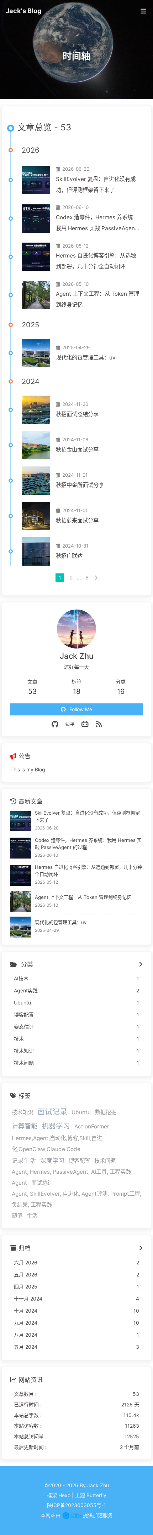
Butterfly (96, 1495)
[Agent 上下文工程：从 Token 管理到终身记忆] (36, 295)
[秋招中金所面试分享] (36, 480)
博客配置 (79, 1160)
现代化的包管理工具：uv (86, 357)
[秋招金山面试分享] (36, 445)
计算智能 (24, 1126)
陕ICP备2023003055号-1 (76, 1505)
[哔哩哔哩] (85, 724)
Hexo (64, 1495)
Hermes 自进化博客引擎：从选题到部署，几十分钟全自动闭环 (96, 261)
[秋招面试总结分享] (36, 410)
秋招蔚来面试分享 (77, 520)
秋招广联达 (69, 556)
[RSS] (99, 724)
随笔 (17, 1215)
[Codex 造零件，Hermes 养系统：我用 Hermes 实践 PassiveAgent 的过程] (36, 218)
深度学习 (52, 1160)
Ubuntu (81, 1112)
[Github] (55, 724)
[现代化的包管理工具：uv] (36, 353)
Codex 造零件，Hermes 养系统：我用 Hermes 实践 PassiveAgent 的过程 (97, 224)
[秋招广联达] (36, 551)
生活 (32, 1215)
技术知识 (22, 1112)
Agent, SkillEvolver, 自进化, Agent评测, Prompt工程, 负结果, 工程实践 (76, 1199)
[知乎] (69, 724)
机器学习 (56, 1126)
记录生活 (24, 1160)
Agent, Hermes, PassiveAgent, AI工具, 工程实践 (71, 1171)
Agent (19, 1182)
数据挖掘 (105, 1112)
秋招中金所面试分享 (80, 485)
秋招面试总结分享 (77, 414)
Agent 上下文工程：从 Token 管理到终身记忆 (97, 299)
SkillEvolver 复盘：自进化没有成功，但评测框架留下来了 (96, 184)
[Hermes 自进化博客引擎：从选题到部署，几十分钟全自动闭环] (36, 257)
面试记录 (52, 1111)
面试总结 (42, 1182)
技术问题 (105, 1160)
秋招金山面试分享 (77, 449)
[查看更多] (141, 965)
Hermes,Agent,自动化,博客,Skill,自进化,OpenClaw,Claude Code (57, 1143)
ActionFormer (91, 1126)
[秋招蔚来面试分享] (36, 516)
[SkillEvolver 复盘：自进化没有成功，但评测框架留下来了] (36, 180)
